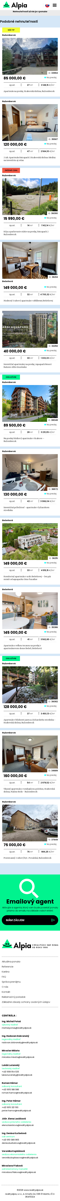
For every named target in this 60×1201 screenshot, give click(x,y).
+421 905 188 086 (10, 1089)
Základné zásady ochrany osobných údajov (26, 1002)
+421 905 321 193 (10, 1107)
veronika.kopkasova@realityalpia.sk (20, 1157)
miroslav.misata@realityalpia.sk (18, 1057)
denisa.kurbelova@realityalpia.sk (18, 1142)
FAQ (4, 976)
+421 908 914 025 (10, 1071)
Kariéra (5, 971)
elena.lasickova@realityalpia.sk (18, 1125)
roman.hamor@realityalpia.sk (17, 1092)
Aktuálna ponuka (11, 961)
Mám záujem (15, 920)
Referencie (7, 966)
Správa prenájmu (11, 981)
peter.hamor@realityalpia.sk (16, 1110)
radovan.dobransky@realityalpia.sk (20, 1042)
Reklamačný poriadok (13, 997)
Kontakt (6, 992)
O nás (5, 987)
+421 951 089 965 (10, 1139)
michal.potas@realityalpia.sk (16, 1027)
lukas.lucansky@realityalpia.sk (17, 1074)
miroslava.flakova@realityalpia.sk (19, 1172)
